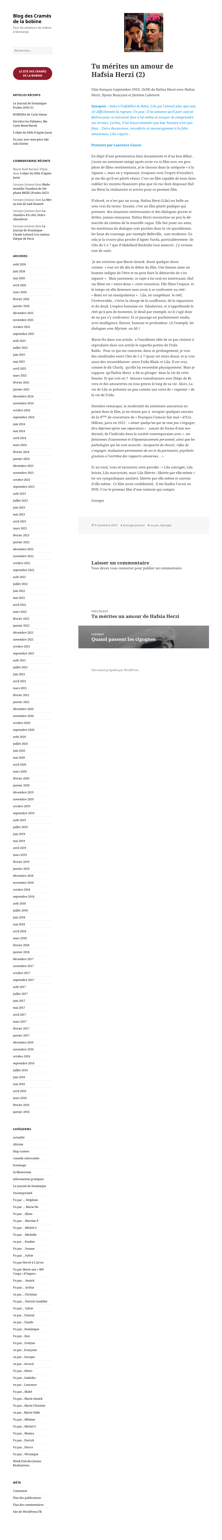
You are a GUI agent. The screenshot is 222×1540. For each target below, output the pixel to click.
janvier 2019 (21, 869)
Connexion (20, 1491)
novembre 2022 (23, 556)
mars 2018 (20, 938)
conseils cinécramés (26, 1158)
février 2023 (21, 535)
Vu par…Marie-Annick (27, 1399)
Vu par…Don (21, 1336)
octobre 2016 (21, 1056)
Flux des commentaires (28, 1505)
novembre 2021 (23, 639)
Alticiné (18, 1144)
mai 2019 (19, 841)
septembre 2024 (23, 417)
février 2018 (21, 945)
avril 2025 (19, 368)
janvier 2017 (21, 1035)
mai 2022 (19, 598)
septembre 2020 (23, 730)
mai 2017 (19, 1008)
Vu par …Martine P (25, 1221)
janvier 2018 (21, 952)
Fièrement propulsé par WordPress (114, 670)
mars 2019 (20, 855)
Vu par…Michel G (24, 1426)
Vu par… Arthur (23, 1287)
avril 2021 (19, 681)
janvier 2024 (21, 459)
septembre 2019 (23, 813)
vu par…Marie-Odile (26, 1412)
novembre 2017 (23, 966)
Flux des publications (27, 1498)
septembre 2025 (23, 334)
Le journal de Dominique (29, 1186)
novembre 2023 (23, 473)
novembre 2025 (23, 320)
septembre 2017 (23, 980)
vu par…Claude (23, 1322)
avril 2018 (19, 931)
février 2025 (21, 382)
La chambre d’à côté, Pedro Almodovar (29, 215)
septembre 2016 (23, 1063)
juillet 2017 (20, 994)
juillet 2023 (20, 500)
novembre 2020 (23, 716)
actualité (19, 1137)
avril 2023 (19, 521)
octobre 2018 (21, 889)
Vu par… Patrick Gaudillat (30, 1301)
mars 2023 (20, 528)
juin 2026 (19, 271)
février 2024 (21, 452)
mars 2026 (20, 292)
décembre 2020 (23, 709)
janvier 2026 (21, 306)
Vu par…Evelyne (24, 1343)
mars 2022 (20, 612)
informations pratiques (28, 1179)
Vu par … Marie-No (25, 1207)
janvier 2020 (21, 785)
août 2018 (19, 903)
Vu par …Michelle (25, 1235)
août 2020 (19, 737)
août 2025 (19, 341)
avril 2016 (19, 1091)
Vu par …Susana (24, 1248)
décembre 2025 (23, 313)
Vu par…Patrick (23, 1440)
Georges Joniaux (134, 525)
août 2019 (19, 820)
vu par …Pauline (24, 1242)
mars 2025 (20, 375)
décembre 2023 (23, 466)
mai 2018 (19, 924)
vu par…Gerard (23, 1364)
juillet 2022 (20, 584)
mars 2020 (20, 771)
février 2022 (21, 619)
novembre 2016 (23, 1049)
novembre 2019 (23, 799)
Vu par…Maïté (22, 1392)
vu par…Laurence (25, 1385)
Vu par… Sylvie (23, 1308)
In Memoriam (22, 1172)
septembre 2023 (23, 487)
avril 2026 (19, 285)
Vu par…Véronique (25, 1454)
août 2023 (19, 494)
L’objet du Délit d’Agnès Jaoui (32, 132)
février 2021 (21, 695)
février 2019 (21, 862)
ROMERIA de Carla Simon (30, 114)
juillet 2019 (20, 827)
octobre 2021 (21, 646)
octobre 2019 (21, 806)
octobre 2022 (21, 563)
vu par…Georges (24, 1357)
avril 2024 (19, 438)
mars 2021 (20, 688)
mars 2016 (20, 1098)
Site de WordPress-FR (27, 1512)
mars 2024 (20, 445)
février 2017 (21, 1028)
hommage (19, 1165)
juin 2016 (19, 1077)
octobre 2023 (21, 480)
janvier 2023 (21, 542)
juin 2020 (19, 751)
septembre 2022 (23, 570)
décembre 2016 (23, 1042)
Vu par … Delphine (25, 1200)
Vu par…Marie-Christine (29, 1405)
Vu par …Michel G (25, 1228)
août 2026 (19, 264)
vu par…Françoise (25, 1350)
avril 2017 (19, 1015)
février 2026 (21, 299)
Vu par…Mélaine (24, 1419)
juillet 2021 (20, 667)
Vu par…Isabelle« (25, 1378)
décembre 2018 (23, 876)
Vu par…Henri (22, 1371)
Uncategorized (22, 1193)
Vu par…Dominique (26, 1329)
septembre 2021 (23, 653)
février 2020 (21, 778)
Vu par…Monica (23, 1433)
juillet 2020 (20, 744)
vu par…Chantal (23, 1315)
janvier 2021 (21, 702)
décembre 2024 (23, 396)
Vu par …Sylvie (23, 1255)
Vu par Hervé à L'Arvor (28, 1262)
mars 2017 (20, 1021)
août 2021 (19, 660)
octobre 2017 (21, 973)
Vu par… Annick (23, 1280)
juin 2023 (19, 507)
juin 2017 (19, 1001)
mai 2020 (19, 757)
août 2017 (19, 987)
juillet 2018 (20, 910)
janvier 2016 (21, 1112)
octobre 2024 (21, 410)
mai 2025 (19, 362)
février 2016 (21, 1105)
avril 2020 (19, 764)
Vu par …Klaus (22, 1214)
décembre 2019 (23, 792)
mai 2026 (19, 278)
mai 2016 (19, 1084)
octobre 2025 (21, 327)
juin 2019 (19, 834)
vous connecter (122, 568)
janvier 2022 (21, 625)
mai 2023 (19, 514)
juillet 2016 (20, 1070)
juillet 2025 (20, 348)
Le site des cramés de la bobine (32, 73)
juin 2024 (19, 424)
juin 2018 (19, 917)
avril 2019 (19, 848)
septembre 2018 (23, 896)
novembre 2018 (23, 883)
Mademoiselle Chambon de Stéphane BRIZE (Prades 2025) (31, 189)
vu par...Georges (161, 525)
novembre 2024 (23, 403)
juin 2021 (19, 674)
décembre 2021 (23, 632)
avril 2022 (19, 605)
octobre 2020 (21, 723)
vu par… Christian (25, 1294)
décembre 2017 (23, 959)
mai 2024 (19, 431)
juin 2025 (19, 355)
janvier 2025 (21, 389)
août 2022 (19, 577)
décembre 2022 (23, 549)
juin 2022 (19, 591)
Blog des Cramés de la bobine (32, 18)
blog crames (21, 1151)
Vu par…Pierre (23, 1447)
